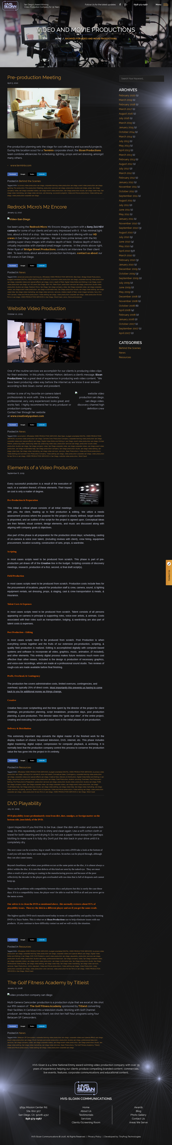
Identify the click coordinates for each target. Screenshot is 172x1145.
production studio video (92, 284)
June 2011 (124, 209)
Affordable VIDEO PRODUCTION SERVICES (57, 277)
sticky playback (33, 966)
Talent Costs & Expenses (42, 789)
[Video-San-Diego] (18, 219)
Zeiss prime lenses (75, 297)
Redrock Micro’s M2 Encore (37, 207)
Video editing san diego (47, 295)
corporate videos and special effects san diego (31, 282)
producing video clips (49, 444)
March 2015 (125, 122)
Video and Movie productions (78, 193)
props (90, 188)
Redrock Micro (38, 226)
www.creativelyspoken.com (27, 416)
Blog (138, 1111)
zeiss (65, 297)
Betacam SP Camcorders (26, 1037)
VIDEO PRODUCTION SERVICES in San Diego (37, 297)
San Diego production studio (74, 191)
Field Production (62, 779)
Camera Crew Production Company (55, 439)
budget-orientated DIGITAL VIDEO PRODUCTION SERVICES (28, 279)
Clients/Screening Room (86, 1122)
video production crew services (42, 969)
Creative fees (54, 777)
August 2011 (125, 200)
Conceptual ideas (59, 774)
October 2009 (127, 273)
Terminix (48, 150)
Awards (138, 1107)
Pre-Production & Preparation (23, 782)
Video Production (86, 966)
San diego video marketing (25, 292)
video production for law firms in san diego (37, 792)
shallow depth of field (69, 292)
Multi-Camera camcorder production (45, 1040)
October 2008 (127, 305)
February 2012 (127, 177)
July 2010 (124, 237)
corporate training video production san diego (61, 185)
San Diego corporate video (77, 287)
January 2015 (126, 127)
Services (86, 1118)
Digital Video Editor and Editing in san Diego (80, 282)
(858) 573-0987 (141, 4)
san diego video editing (87, 289)
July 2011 (124, 205)
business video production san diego (31, 185)
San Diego (44, 287)
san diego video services (33, 193)
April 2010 (124, 250)
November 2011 (128, 186)
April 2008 (124, 310)
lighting (10, 188)
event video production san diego (90, 185)
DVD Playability (24, 803)
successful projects (60, 193)
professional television (55, 959)
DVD (31, 956)
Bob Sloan (77, 277)
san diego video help (92, 191)
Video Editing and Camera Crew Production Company (26, 454)
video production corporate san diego (25, 196)
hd (29, 284)
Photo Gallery (138, 1114)
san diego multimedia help (47, 289)
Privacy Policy (94, 1136)
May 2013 (124, 145)
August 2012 (125, 164)
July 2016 (124, 118)
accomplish (22, 436)
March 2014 (125, 136)
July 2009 (124, 282)
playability (74, 956)
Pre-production (19, 188)
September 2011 (128, 195)
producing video (19, 444)
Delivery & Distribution (68, 777)
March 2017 (125, 109)
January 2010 (126, 264)
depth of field (59, 282)
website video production (68, 456)
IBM (47, 284)
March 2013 (125, 154)
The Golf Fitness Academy (45, 1006)
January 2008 (126, 319)
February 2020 (127, 95)
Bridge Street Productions (40, 249)
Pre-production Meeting (34, 77)
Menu (158, 4)
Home (86, 1107)
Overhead (85, 779)
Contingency (71, 774)
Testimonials (86, 1114)
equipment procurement (21, 779)
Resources (25, 767)
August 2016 (126, 113)
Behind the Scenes (30, 181)
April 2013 (124, 150)
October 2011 (126, 191)
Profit (99, 782)
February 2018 (127, 104)
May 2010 (124, 246)
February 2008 (127, 314)
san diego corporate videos (28, 191)
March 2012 (125, 173)
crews (51, 282)
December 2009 (128, 269)
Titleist (82, 1006)
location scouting (75, 779)
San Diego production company (47, 449)
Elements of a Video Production (42, 467)
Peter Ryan (57, 284)
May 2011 (124, 214)
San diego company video (58, 287)
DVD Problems (39, 956)
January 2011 (126, 218)
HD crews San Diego (37, 284)
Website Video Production (36, 308)
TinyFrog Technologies (130, 1136)
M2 (51, 284)
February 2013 (127, 159)
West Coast (58, 297)
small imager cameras (86, 292)
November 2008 (128, 301)
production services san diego (54, 188)
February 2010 (127, 260)
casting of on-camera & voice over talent (37, 774)
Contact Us (169, 572)
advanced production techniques (30, 277)
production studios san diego (76, 188)
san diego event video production (51, 191)
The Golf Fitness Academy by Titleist (48, 982)
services (57, 292)
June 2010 (124, 241)
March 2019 (125, 99)
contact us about (87, 253)
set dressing (47, 193)
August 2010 (126, 232)
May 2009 (124, 292)
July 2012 (124, 168)
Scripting (22, 789)
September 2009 (128, 278)
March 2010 (125, 255)
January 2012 (126, 182)
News (22, 272)
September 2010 (128, 227)
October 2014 (127, 132)
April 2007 (124, 333)
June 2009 (125, 287)
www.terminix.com (20, 165)
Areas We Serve (138, 1122)
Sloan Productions (10, 6)
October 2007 (127, 323)
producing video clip (33, 444)
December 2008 (128, 296)
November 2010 (128, 223)
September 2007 (128, 328)
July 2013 (124, 141)
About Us (86, 1111)
